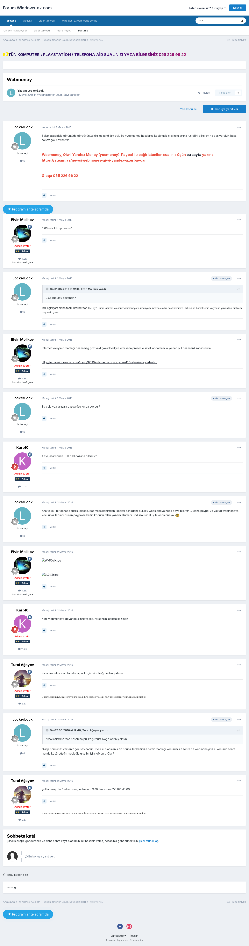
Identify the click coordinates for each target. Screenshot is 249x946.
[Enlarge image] (51, 560)
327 (23, 703)
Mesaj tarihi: (57, 219)
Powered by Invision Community (124, 940)
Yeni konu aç (188, 109)
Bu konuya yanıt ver (224, 109)
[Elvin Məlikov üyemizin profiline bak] (22, 233)
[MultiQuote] (44, 195)
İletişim (134, 935)
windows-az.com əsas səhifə (79, 20)
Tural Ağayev (22, 665)
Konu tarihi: (56, 127)
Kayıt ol (237, 7)
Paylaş (205, 92)
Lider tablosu (42, 30)
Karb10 (22, 447)
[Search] (242, 20)
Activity (27, 20)
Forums (83, 30)
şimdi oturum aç (148, 841)
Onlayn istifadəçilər (15, 30)
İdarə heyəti (64, 30)
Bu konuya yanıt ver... (41, 856)
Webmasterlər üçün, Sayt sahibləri (58, 94)
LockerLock (35, 90)
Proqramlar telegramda (30, 209)
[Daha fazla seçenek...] (239, 127)
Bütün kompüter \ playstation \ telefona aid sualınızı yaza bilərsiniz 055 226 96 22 (94, 54)
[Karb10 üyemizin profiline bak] (22, 461)
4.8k (24, 258)
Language (117, 935)
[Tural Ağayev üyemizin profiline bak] (22, 678)
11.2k (24, 486)
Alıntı (53, 195)
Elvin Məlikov (22, 220)
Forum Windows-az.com (27, 7)
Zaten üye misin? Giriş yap (206, 8)
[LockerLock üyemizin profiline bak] (11, 93)
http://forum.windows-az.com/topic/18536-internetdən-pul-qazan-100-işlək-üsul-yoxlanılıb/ (99, 362)
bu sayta (194, 155)
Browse (11, 20)
